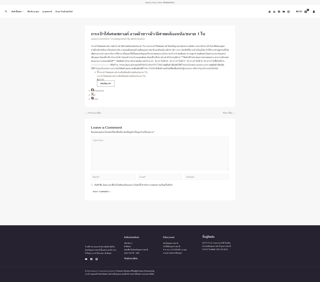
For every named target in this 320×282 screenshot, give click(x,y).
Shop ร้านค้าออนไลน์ (63, 11)
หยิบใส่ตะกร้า (105, 84)
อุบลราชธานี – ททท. (132, 253)
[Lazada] (274, 12)
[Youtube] (86, 259)
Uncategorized (118, 39)
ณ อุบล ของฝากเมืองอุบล (172, 253)
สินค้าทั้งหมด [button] (16, 11)
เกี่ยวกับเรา (128, 243)
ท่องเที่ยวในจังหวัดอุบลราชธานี (136, 250)
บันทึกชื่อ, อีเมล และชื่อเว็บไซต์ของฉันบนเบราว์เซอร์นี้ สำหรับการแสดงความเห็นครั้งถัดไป (133, 185)
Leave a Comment (100, 39)
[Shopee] (269, 12)
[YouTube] (284, 12)
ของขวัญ (151, 271)
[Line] (288, 12)
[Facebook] (279, 12)
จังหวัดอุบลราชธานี (170, 243)
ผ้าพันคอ (127, 246)
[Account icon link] (314, 11)
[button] (6, 11)
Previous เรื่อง (93, 113)
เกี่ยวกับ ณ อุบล (33, 11)
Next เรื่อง (229, 113)
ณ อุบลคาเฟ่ (47, 11)
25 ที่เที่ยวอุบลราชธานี (171, 246)
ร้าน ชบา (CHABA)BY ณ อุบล (175, 250)
